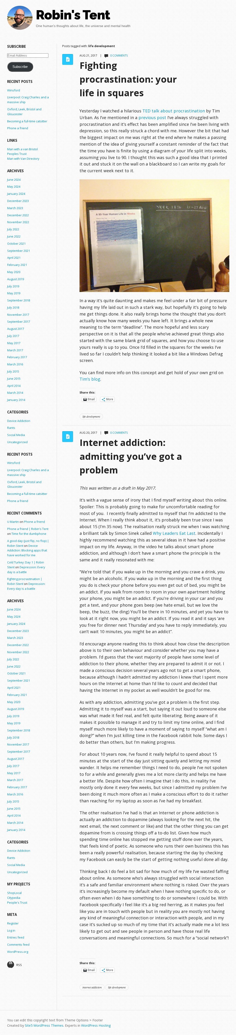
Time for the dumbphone (29, 534)
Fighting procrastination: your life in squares (128, 79)
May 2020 (13, 272)
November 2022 (18, 222)
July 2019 (13, 286)
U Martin (13, 522)
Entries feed (15, 937)
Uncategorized (17, 442)
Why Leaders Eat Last (174, 533)
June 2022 (14, 236)
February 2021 (17, 265)
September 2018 (18, 300)
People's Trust (17, 902)
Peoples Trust (17, 154)
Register (13, 923)
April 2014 (14, 386)
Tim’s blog (90, 379)
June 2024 (14, 180)
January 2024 (16, 194)
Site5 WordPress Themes (44, 1025)
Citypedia (13, 898)
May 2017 (13, 343)
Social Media (16, 435)
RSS (19, 965)
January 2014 (16, 400)
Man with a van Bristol (22, 149)
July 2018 (13, 307)
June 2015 (14, 378)
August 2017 (15, 329)
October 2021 (16, 243)
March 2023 (15, 208)
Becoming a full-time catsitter (27, 121)
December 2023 (18, 201)
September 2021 (18, 251)
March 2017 (15, 350)
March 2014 (15, 393)
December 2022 (18, 215)
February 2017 (17, 357)
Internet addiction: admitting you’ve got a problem (131, 456)
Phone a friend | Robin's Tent (27, 529)
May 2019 (13, 293)
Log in (11, 930)
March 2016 (15, 364)
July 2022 (13, 229)
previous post (152, 117)
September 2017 (18, 321)
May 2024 (13, 186)
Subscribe (20, 67)
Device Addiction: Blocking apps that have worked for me (27, 550)
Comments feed (18, 944)
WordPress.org (17, 952)
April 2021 (14, 258)
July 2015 (13, 371)
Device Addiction (18, 421)
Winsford (13, 90)
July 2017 (13, 336)
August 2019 (15, 279)
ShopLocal (14, 893)
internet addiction (92, 987)
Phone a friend (17, 128)
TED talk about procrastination (173, 111)
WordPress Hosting (96, 1025)
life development (91, 416)
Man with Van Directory (23, 158)
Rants (11, 428)
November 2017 (18, 315)
